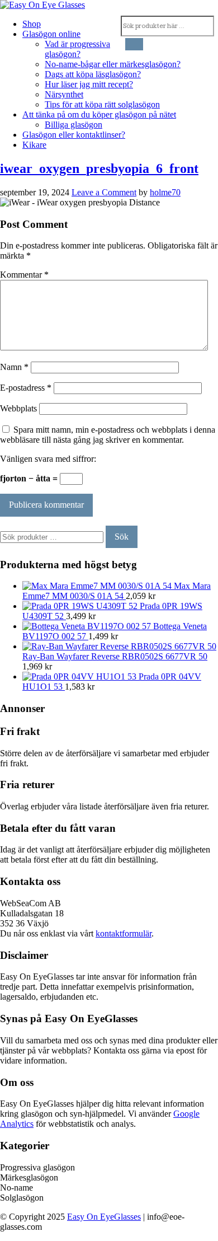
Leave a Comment (104, 192)
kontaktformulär (123, 933)
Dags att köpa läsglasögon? (93, 74)
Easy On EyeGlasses (104, 1216)
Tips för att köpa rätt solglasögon (102, 104)
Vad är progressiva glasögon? (77, 49)
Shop (31, 24)
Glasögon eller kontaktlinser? (73, 134)
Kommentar (24, 274)
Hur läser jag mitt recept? (89, 84)
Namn (14, 367)
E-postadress (25, 387)
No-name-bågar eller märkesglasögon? (113, 64)
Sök (122, 536)
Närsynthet (64, 94)
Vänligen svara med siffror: (48, 458)
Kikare (34, 144)
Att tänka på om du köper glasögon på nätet (99, 114)
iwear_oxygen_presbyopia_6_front (99, 168)
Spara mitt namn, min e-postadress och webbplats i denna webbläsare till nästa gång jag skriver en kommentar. (107, 434)
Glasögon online (51, 34)
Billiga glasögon (73, 124)
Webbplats (18, 408)
